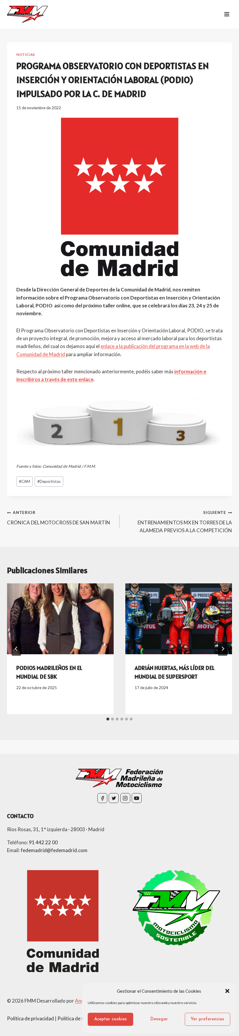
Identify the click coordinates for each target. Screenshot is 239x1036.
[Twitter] (114, 798)
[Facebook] (102, 798)
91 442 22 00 (43, 842)
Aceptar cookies (110, 1019)
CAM (24, 481)
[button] (227, 991)
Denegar (159, 1019)
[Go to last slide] (16, 649)
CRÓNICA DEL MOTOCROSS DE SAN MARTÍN (58, 518)
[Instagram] (125, 798)
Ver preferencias (207, 1019)
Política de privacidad (30, 1018)
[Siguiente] (222, 649)
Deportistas (49, 481)
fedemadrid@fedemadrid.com (54, 850)
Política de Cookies (78, 1018)
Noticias (25, 54)
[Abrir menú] (226, 14)
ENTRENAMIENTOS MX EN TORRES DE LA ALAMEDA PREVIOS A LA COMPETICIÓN (185, 521)
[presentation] (60, 618)
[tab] (107, 719)
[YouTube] (137, 798)
